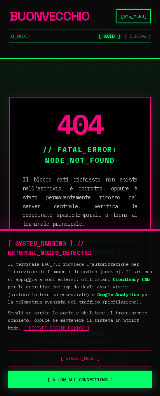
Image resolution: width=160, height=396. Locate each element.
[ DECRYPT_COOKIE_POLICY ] (56, 328)
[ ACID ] (109, 36)
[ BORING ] (137, 36)
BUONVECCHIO (49, 16)
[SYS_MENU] (133, 16)
